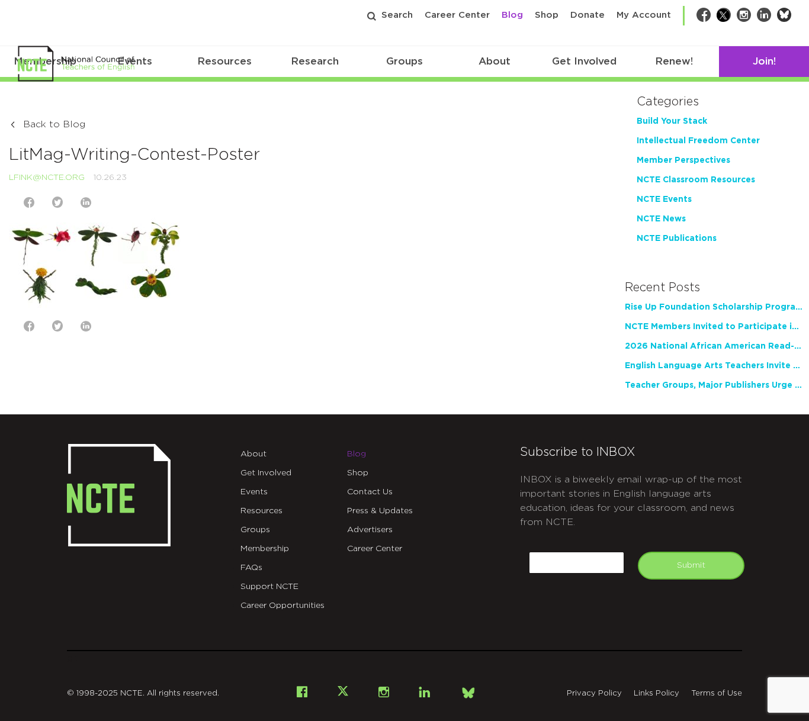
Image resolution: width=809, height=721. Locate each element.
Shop (546, 15)
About (495, 61)
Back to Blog (54, 124)
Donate (587, 15)
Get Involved (584, 61)
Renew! (674, 61)
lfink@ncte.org (47, 177)
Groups (404, 61)
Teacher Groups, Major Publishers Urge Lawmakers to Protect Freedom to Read (713, 385)
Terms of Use (716, 693)
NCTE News (661, 219)
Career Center (457, 15)
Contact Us (370, 492)
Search (397, 15)
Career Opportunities (282, 605)
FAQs (251, 568)
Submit (691, 565)
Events (254, 492)
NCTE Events (664, 199)
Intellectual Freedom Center (698, 141)
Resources (224, 61)
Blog (512, 15)
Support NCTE (269, 586)
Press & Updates (380, 511)
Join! (764, 61)
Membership (264, 549)
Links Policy (656, 693)
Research (315, 61)
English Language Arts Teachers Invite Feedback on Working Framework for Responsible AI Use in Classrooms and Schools (713, 366)
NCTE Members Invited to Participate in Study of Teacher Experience (713, 327)
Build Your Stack (672, 121)
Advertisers (370, 530)
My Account (644, 15)
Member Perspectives (683, 160)
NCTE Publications (677, 238)
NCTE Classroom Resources (696, 180)
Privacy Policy (594, 693)
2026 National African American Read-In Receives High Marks (713, 346)
